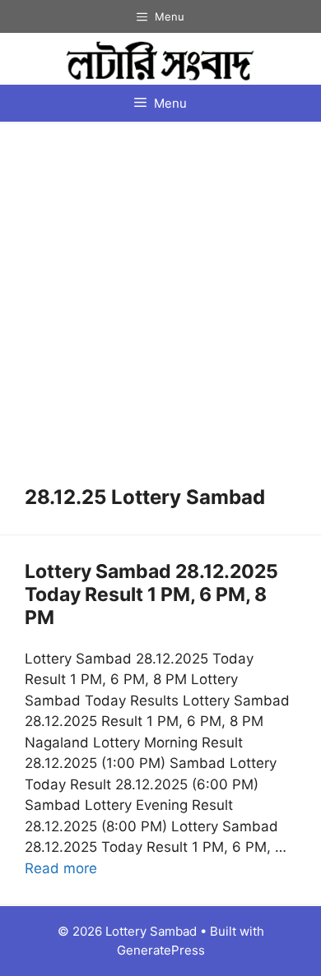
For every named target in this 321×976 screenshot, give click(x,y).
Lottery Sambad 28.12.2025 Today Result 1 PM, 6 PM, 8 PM (151, 594)
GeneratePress (161, 950)
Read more (61, 868)
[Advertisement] (160, 317)
